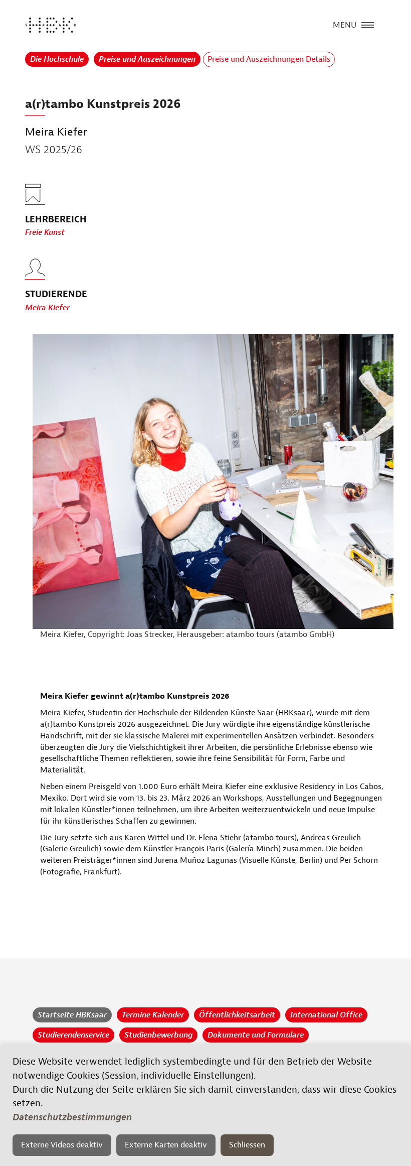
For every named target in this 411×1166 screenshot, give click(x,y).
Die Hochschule (57, 59)
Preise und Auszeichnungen (147, 59)
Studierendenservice (73, 1035)
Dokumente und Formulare (256, 1035)
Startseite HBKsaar (72, 1015)
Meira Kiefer (47, 308)
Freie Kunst (45, 232)
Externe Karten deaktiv (166, 1145)
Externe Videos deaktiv (62, 1145)
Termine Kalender (153, 1015)
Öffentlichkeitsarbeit (237, 1015)
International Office (326, 1015)
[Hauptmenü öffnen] (367, 24)
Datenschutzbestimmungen (72, 1117)
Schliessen (247, 1145)
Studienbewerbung (158, 1035)
